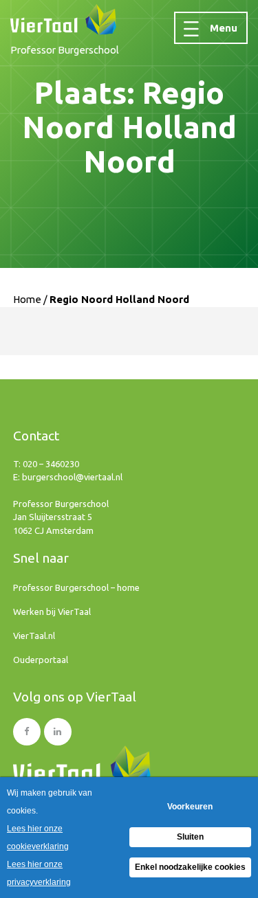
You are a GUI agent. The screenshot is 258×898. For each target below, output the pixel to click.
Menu (223, 28)
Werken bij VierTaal (52, 611)
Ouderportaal (40, 659)
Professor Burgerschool (64, 50)
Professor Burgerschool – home (76, 587)
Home (27, 299)
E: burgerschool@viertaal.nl (67, 477)
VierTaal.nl (34, 635)
